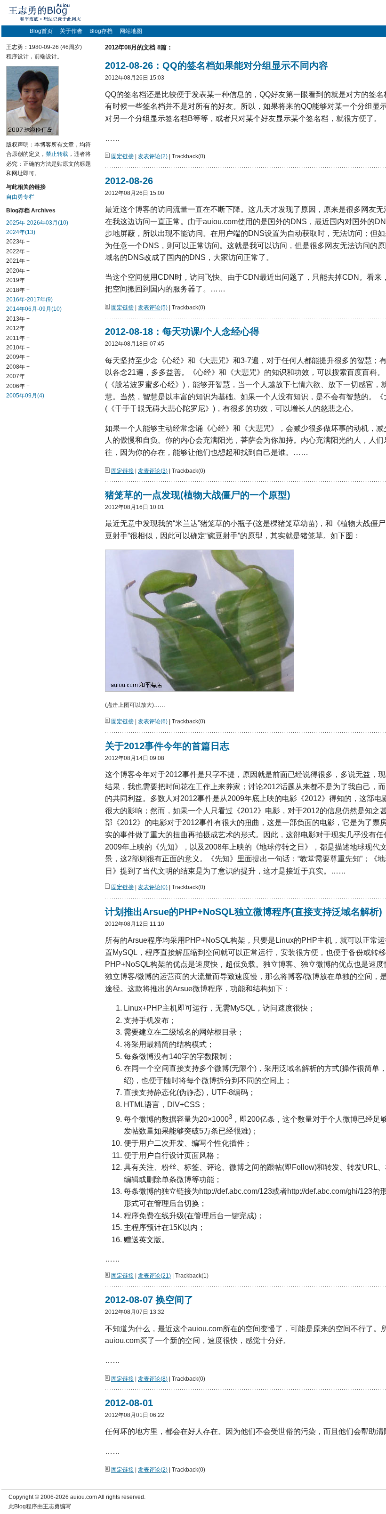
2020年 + (18, 270)
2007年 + (18, 376)
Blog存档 (101, 31)
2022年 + (18, 251)
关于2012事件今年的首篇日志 (167, 746)
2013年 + (18, 319)
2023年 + (18, 241)
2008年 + (18, 367)
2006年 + (18, 386)
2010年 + (18, 347)
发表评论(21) (154, 1275)
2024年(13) (20, 232)
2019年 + (18, 280)
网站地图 (131, 31)
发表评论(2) (153, 156)
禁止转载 (57, 154)
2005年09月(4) (25, 395)
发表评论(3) (153, 471)
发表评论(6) (153, 721)
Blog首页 (41, 31)
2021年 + (18, 261)
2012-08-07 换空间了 (149, 1300)
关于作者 (71, 31)
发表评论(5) (153, 307)
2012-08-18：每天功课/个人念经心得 (182, 331)
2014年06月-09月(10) (34, 309)
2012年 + (18, 328)
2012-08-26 (129, 181)
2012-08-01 (129, 1403)
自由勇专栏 (20, 197)
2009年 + (18, 357)
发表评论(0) (153, 887)
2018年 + (18, 290)
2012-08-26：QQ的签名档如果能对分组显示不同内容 (216, 65)
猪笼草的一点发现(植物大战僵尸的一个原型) (197, 495)
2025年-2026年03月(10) (37, 222)
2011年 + (18, 338)
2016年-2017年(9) (29, 299)
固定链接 (122, 156)
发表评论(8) (153, 1379)
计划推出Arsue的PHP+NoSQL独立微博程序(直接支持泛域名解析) (243, 912)
